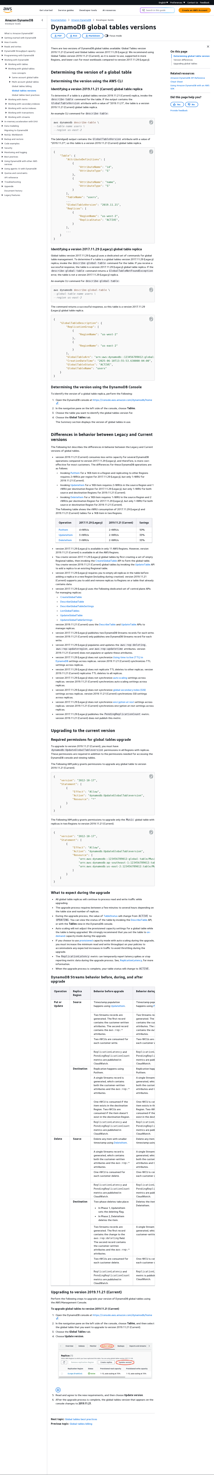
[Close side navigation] (42, 20)
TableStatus (111, 915)
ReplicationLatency (131, 960)
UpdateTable (142, 564)
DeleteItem (77, 497)
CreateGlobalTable (106, 560)
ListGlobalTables (69, 610)
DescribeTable (107, 624)
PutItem (75, 472)
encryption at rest (123, 702)
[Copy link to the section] (48, 72)
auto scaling (120, 677)
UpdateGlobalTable (71, 615)
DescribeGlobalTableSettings (77, 606)
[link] (105, 20)
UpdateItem (77, 485)
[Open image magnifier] (58, 1389)
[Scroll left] (37, 10)
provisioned (86, 940)
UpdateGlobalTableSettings (76, 619)
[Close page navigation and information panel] (208, 46)
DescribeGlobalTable (72, 601)
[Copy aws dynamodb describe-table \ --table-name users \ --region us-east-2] (151, 122)
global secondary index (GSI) (129, 689)
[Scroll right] (118, 10)
